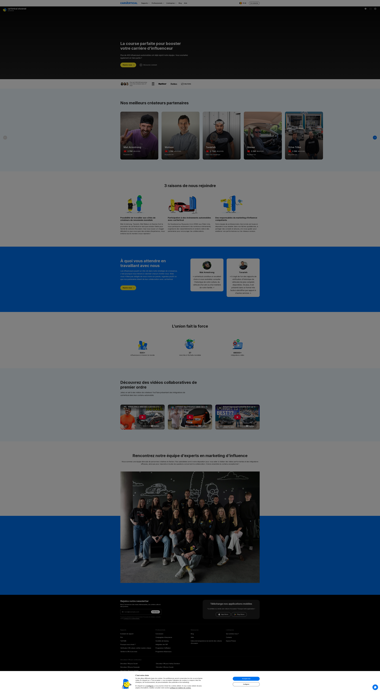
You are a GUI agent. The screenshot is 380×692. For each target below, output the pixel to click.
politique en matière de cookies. (180, 688)
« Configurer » (150, 686)
